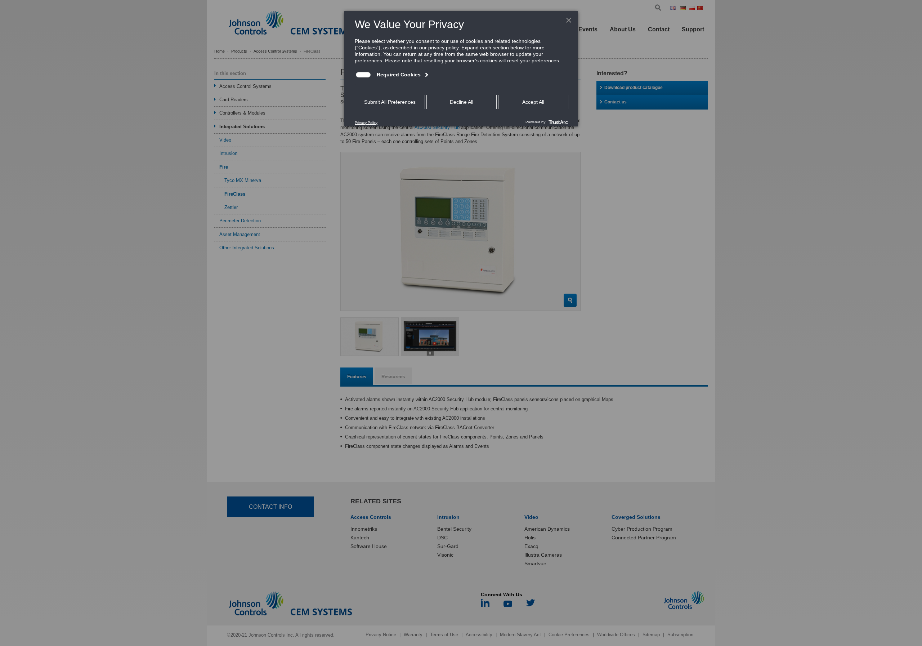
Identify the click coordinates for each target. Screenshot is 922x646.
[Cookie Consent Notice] (461, 68)
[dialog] (461, 68)
